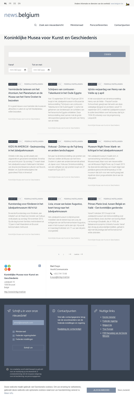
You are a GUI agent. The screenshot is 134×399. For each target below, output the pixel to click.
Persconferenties (99, 25)
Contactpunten (122, 25)
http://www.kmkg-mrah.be (15, 292)
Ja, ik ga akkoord (101, 390)
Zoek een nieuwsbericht (51, 25)
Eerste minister (109, 317)
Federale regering (110, 321)
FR (10, 3)
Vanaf (11, 64)
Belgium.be (107, 325)
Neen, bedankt (124, 390)
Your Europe (108, 329)
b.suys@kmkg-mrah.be (59, 277)
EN (19, 3)
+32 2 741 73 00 (60, 274)
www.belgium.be (117, 4)
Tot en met (37, 64)
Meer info (8, 393)
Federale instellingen (24, 339)
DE (14, 3)
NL (5, 3)
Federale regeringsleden (26, 335)
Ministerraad (76, 25)
